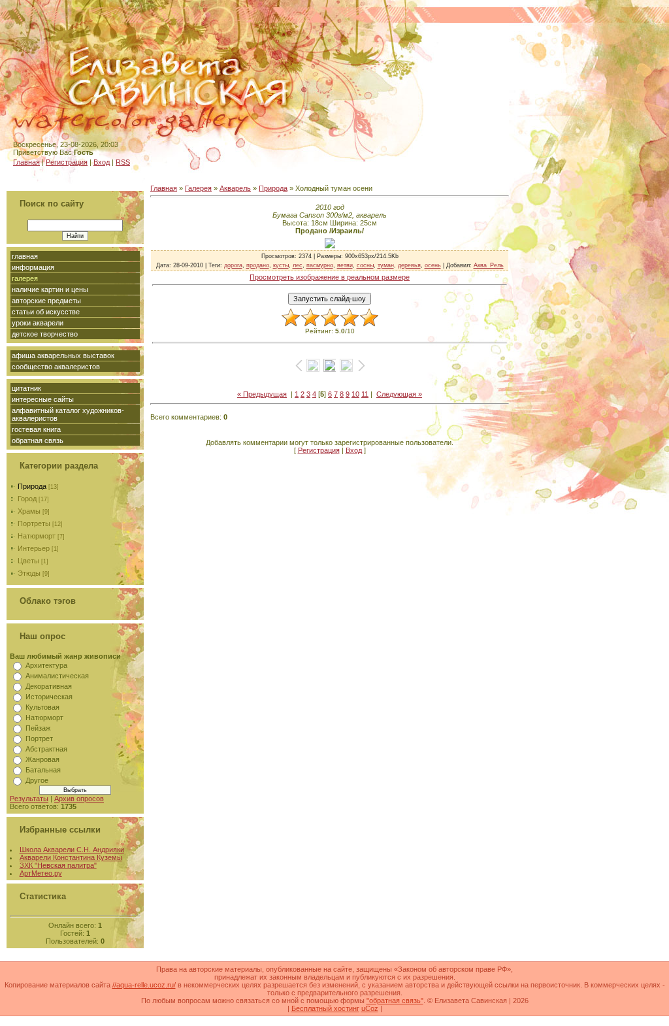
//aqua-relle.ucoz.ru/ (144, 985)
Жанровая (42, 759)
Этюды (29, 573)
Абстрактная (46, 749)
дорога (233, 265)
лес (297, 265)
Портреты (34, 523)
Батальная (43, 770)
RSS (123, 162)
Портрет (39, 738)
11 (364, 394)
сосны (365, 265)
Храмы (29, 511)
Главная (26, 162)
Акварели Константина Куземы (71, 857)
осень (433, 265)
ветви (345, 265)
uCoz (369, 1008)
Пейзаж (37, 728)
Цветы (28, 561)
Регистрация (67, 162)
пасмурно (319, 265)
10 (355, 394)
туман (386, 265)
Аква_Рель (489, 265)
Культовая (42, 707)
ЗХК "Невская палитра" (58, 865)
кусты (281, 265)
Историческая (49, 697)
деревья (409, 265)
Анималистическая (57, 676)
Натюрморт (37, 536)
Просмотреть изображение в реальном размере (330, 277)
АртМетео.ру (41, 873)
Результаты (29, 799)
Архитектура (46, 665)
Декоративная (48, 686)
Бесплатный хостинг (325, 1008)
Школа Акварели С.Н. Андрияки (72, 849)
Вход (101, 162)
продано (257, 265)
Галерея (198, 188)
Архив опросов (79, 799)
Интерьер (34, 548)
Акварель (235, 188)
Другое (36, 780)
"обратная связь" (395, 1000)
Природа (32, 486)
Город (27, 499)
